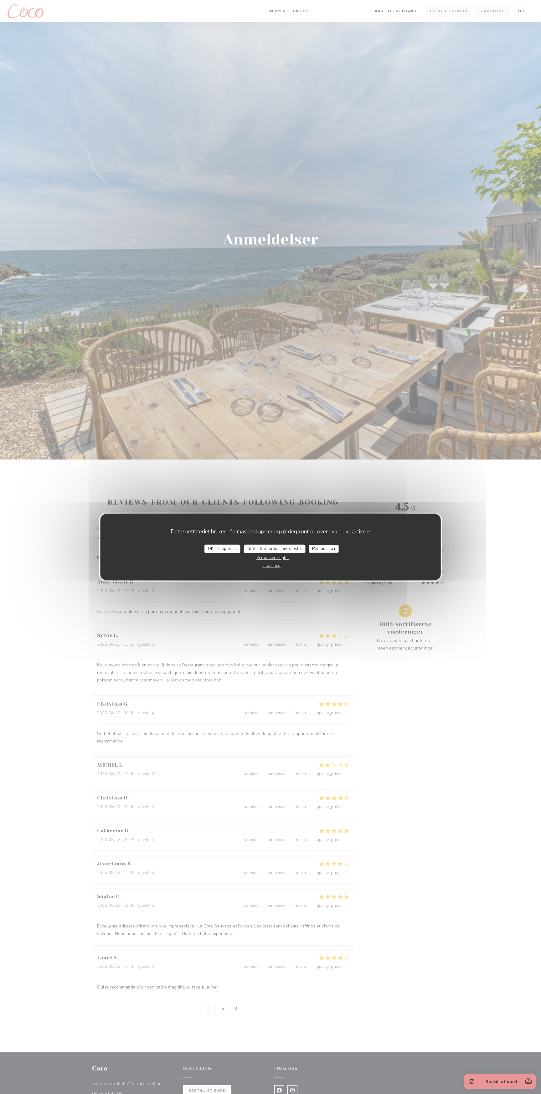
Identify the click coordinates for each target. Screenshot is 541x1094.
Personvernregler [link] (272, 558)
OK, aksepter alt (222, 548)
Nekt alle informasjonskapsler (274, 548)
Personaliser (324, 548)
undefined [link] (271, 565)
